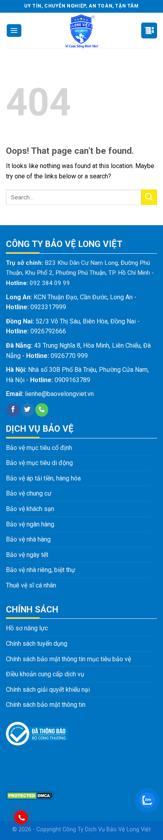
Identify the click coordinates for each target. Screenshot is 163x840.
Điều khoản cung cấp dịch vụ (45, 674)
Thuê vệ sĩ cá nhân (31, 585)
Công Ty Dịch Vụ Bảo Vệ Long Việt (107, 829)
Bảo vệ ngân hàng (30, 524)
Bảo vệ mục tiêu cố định (39, 448)
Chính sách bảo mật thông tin (45, 704)
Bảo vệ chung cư (28, 493)
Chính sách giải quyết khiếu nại (48, 689)
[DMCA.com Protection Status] (29, 795)
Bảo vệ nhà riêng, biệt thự (40, 570)
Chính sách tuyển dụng (36, 643)
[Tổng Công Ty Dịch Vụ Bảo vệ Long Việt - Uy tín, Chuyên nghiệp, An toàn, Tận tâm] (81, 30)
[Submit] (149, 197)
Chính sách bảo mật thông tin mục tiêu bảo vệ (68, 659)
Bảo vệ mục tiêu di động (39, 463)
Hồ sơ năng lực (27, 628)
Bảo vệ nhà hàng (28, 539)
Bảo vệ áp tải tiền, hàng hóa (43, 478)
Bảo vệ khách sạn (30, 509)
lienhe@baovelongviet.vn (59, 394)
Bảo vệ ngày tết (27, 555)
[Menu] (14, 30)
